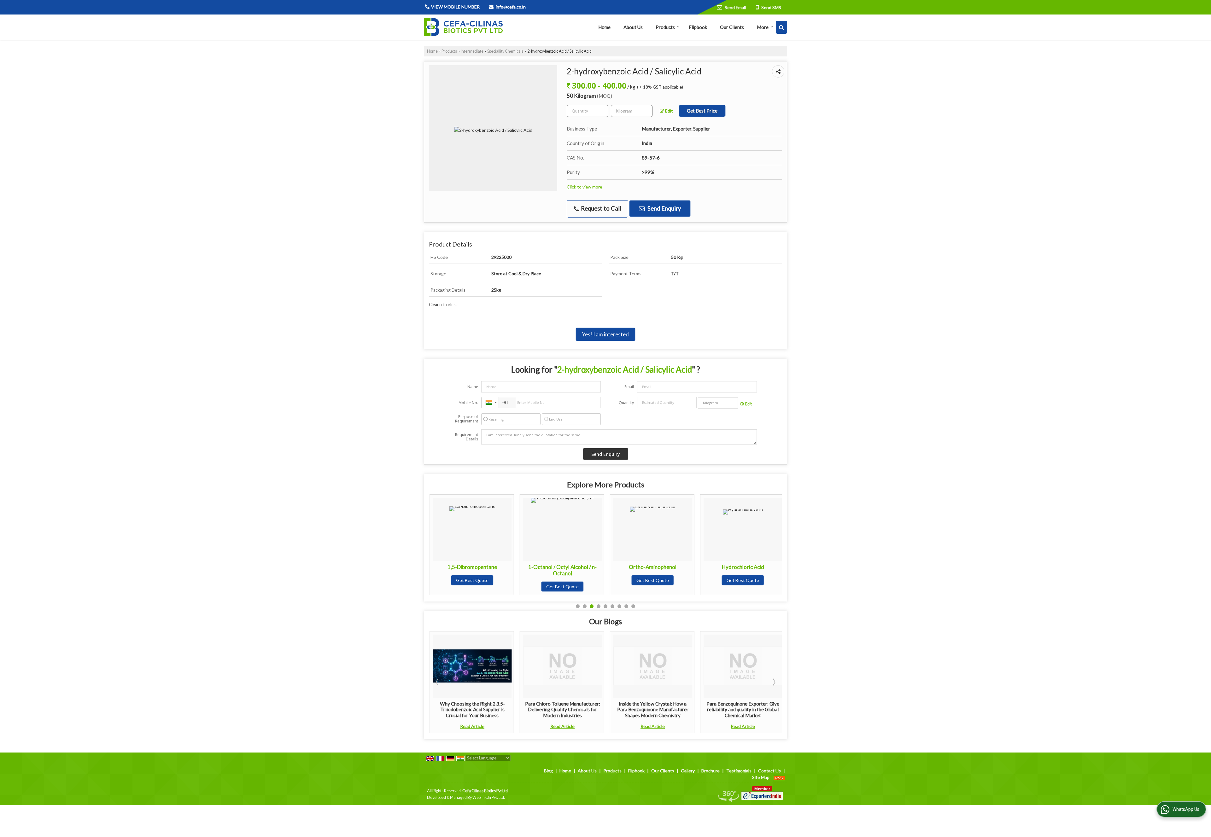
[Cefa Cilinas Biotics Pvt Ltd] (463, 27)
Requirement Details (466, 437)
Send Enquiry (663, 208)
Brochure (710, 770)
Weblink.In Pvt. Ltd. (488, 797)
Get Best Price (702, 110)
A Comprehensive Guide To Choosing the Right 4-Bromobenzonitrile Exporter (743, 709)
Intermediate (472, 51)
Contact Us (769, 770)
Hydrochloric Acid (653, 567)
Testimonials (739, 770)
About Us (633, 27)
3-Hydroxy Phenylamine (743, 567)
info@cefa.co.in (511, 6)
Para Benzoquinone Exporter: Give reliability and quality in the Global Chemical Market (652, 709)
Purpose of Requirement (466, 419)
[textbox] (631, 111)
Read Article (472, 726)
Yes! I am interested (605, 334)
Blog (548, 770)
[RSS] (779, 777)
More (763, 27)
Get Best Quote (472, 586)
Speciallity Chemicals (505, 51)
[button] (455, 6)
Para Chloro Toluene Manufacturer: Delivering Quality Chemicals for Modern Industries (472, 709)
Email (629, 386)
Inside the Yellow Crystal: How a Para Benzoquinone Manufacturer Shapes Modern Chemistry (562, 709)
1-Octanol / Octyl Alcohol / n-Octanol (472, 570)
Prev (438, 682)
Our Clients (732, 27)
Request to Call (600, 208)
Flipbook (698, 27)
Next (774, 682)
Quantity (626, 402)
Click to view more (584, 186)
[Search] (781, 27)
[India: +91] (490, 402)
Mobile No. (468, 402)
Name (472, 386)
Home (604, 27)
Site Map (760, 777)
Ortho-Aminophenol (562, 567)
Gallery (688, 770)
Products (665, 27)
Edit (668, 110)
